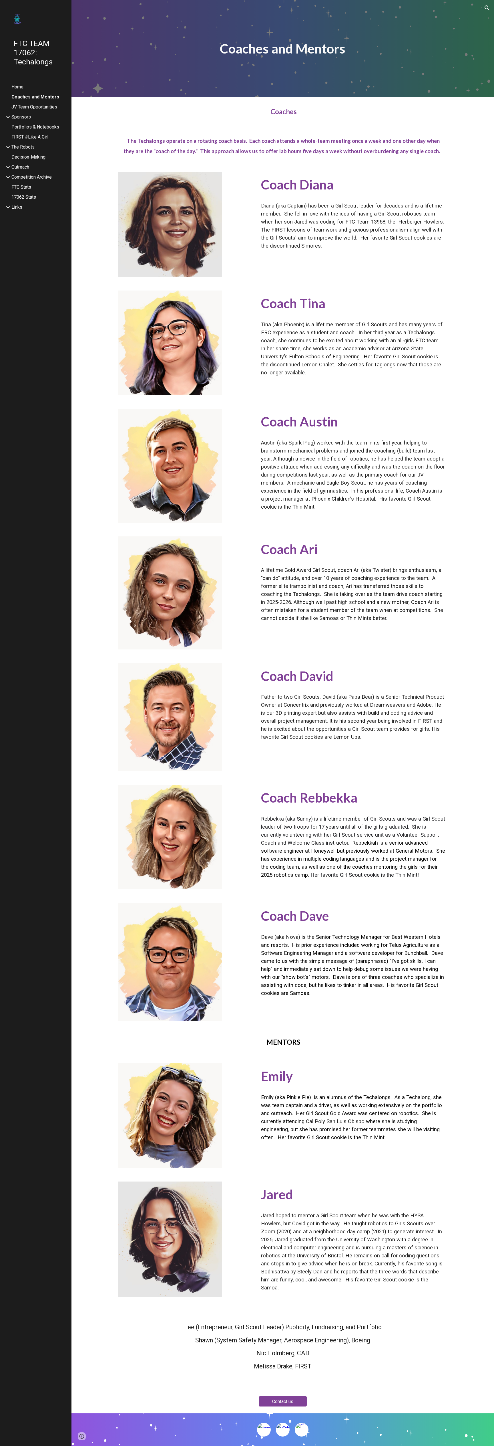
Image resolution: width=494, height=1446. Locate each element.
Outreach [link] (20, 167)
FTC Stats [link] (21, 187)
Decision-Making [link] (28, 157)
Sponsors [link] (21, 117)
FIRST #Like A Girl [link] (29, 137)
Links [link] (16, 207)
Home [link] (17, 87)
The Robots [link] (23, 147)
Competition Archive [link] (31, 177)
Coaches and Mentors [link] (35, 97)
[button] (487, 8)
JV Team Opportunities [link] (34, 107)
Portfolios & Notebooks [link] (35, 127)
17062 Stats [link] (23, 197)
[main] (282, 48)
